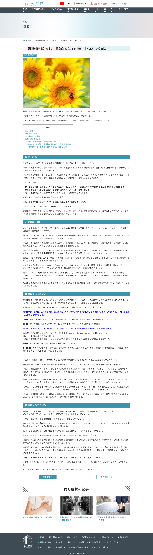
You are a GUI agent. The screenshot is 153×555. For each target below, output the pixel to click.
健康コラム (71, 542)
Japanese (80, 4)
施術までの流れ (123, 537)
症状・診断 (29, 131)
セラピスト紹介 (72, 10)
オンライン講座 (45, 547)
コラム (96, 10)
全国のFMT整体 (100, 3)
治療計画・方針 (31, 133)
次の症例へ (47, 477)
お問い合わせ (123, 10)
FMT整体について (38, 10)
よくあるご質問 (94, 542)
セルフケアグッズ (111, 542)
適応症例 (86, 10)
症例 (105, 10)
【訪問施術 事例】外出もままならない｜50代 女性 (47, 147)
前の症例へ (105, 477)
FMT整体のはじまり (89, 537)
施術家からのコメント (33, 139)
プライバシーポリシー (101, 547)
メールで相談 (121, 3)
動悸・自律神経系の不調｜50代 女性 (42, 141)
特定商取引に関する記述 (80, 547)
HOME (25, 10)
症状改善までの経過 (33, 136)
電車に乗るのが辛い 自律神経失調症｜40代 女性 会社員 (49, 144)
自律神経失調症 (30, 55)
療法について (72, 537)
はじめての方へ (56, 10)
